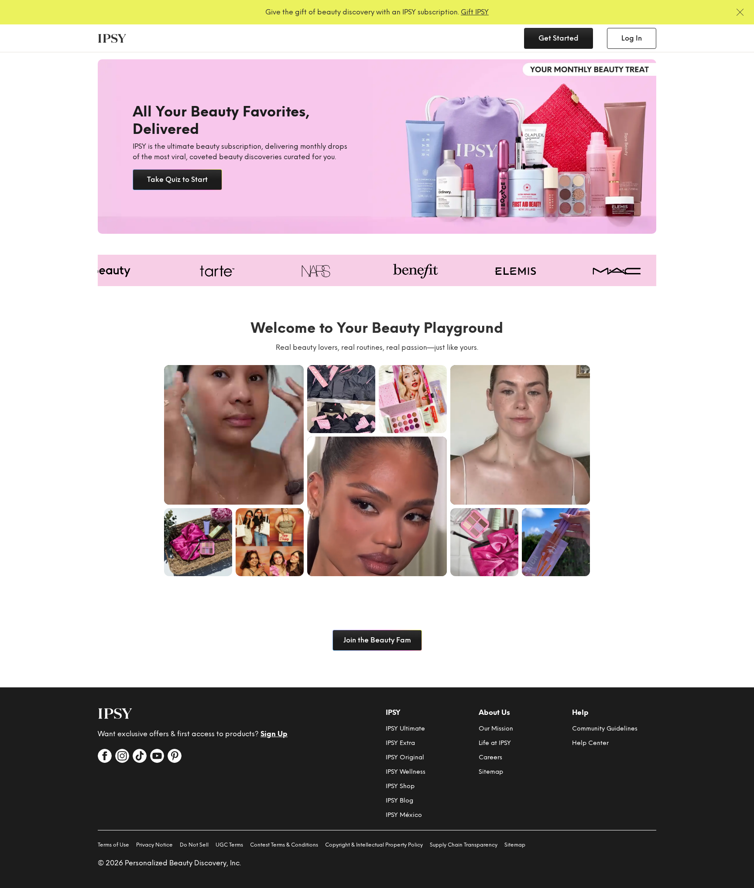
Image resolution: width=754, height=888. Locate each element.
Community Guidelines (604, 728)
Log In (631, 38)
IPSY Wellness (405, 771)
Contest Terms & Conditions (284, 845)
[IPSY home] (115, 713)
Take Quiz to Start (177, 179)
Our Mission (496, 728)
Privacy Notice (154, 845)
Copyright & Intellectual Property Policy (374, 845)
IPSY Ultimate (405, 728)
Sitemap (491, 771)
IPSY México (404, 815)
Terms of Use (113, 845)
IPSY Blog (399, 800)
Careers (490, 757)
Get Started (558, 38)
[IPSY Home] (112, 38)
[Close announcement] (740, 12)
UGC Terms (229, 845)
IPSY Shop (400, 786)
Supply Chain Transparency (463, 845)
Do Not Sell (194, 845)
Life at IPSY (495, 743)
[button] (234, 435)
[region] (377, 146)
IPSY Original (405, 757)
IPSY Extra (400, 743)
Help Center (590, 743)
